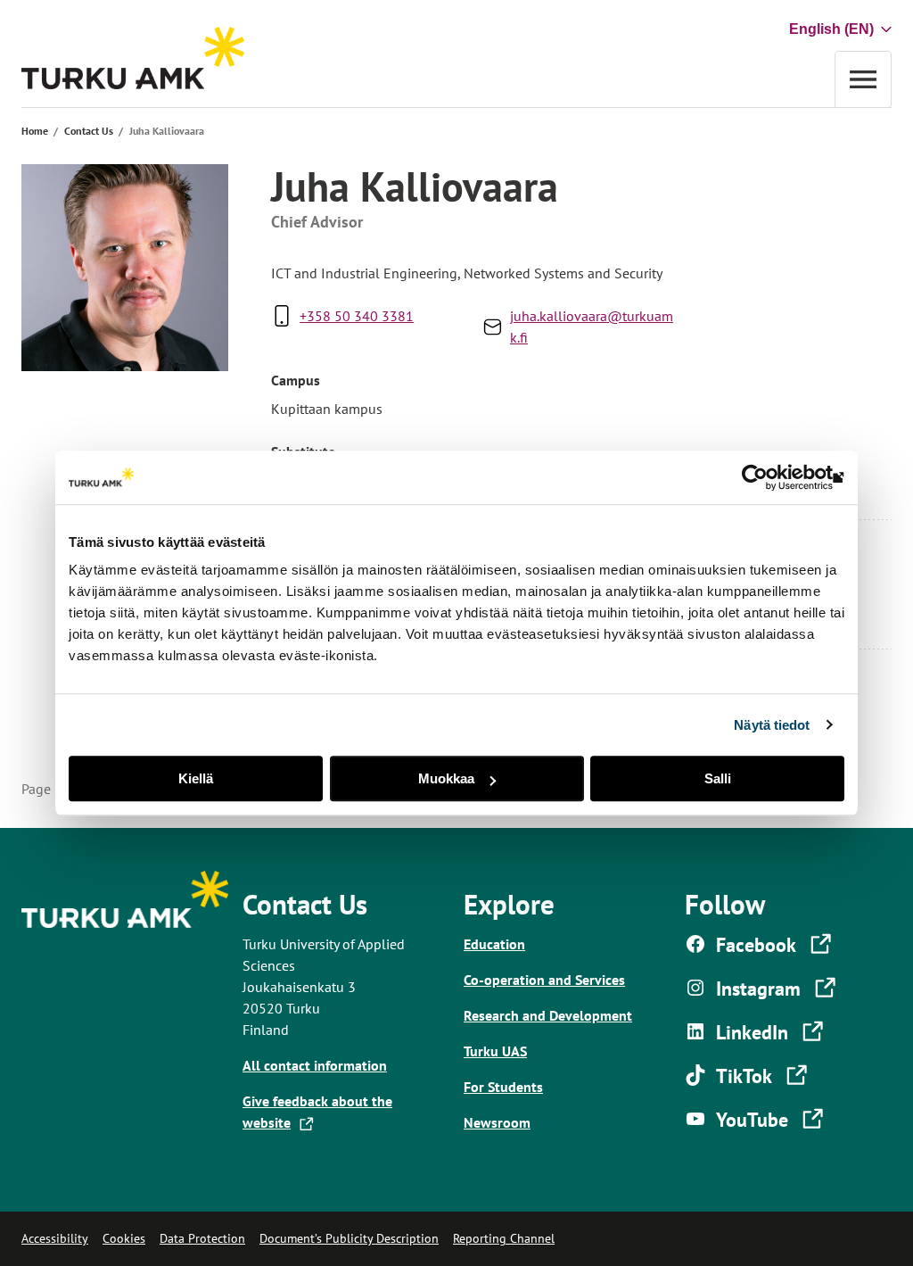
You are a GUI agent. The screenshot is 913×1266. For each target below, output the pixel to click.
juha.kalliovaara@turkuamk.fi (591, 326)
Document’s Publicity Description (349, 1238)
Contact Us (88, 130)
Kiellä (195, 778)
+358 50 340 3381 (357, 316)
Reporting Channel (504, 1238)
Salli (717, 778)
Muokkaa (446, 778)
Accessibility (54, 1238)
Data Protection (202, 1238)
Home (34, 130)
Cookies (124, 1238)
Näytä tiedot (772, 724)
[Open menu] (863, 79)
